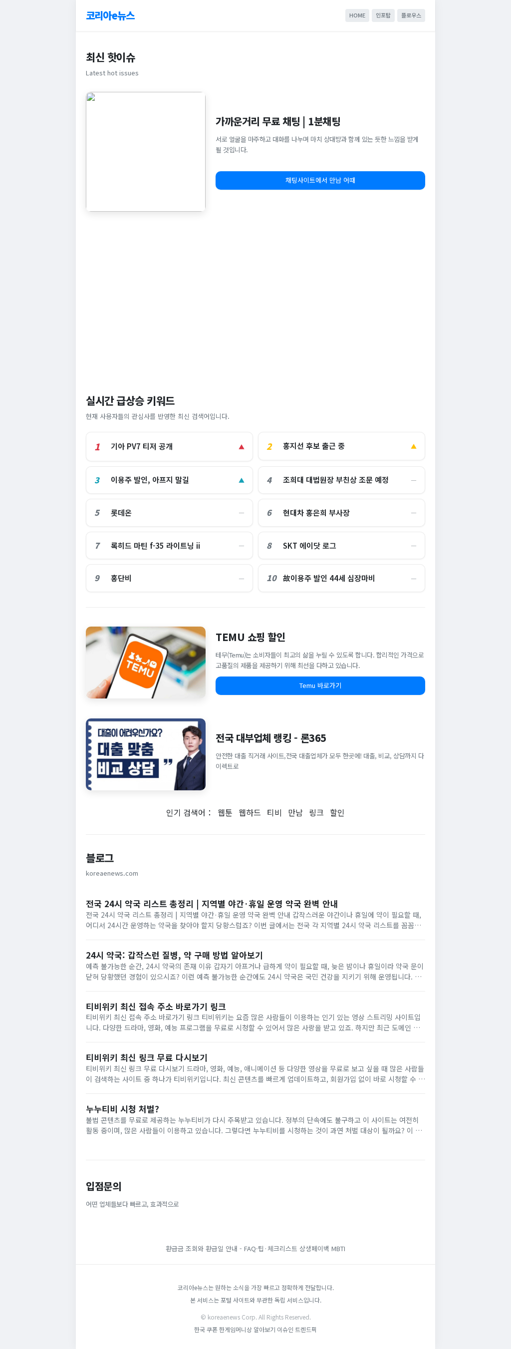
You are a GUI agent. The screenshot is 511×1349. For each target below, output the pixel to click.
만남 (295, 812)
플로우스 (411, 15)
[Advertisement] (255, 297)
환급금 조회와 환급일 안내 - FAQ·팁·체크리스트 (231, 1248)
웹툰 (225, 812)
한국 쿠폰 (206, 1329)
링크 (316, 812)
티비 (274, 812)
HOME (357, 15)
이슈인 (285, 1329)
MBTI (338, 1248)
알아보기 (264, 1329)
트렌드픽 (306, 1329)
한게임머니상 (235, 1329)
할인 (337, 812)
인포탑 (383, 15)
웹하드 (250, 812)
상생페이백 (314, 1248)
